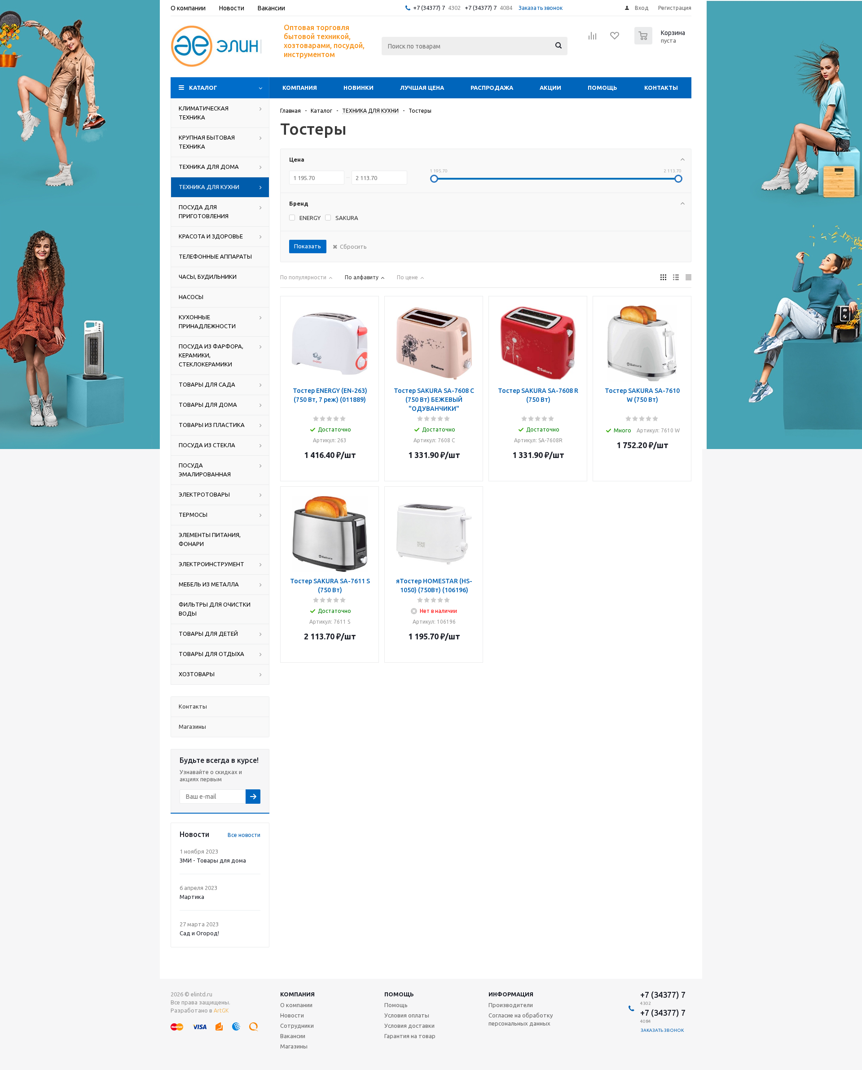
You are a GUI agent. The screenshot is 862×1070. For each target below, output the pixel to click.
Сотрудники (297, 1025)
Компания (299, 87)
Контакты (661, 87)
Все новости (244, 835)
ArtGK (221, 1010)
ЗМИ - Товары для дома (213, 860)
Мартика (192, 897)
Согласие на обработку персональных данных (520, 1019)
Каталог (203, 87)
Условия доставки (409, 1025)
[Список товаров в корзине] (661, 41)
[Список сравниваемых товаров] (592, 38)
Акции (550, 87)
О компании (296, 1005)
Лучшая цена (422, 87)
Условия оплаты (406, 1015)
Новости (292, 1015)
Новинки (358, 87)
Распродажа (492, 87)
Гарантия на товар (409, 1036)
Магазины (294, 1046)
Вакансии (292, 1036)
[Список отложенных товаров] (615, 38)
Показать (307, 246)
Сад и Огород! (199, 933)
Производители (510, 1005)
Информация (510, 994)
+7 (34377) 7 (429, 7)
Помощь (602, 87)
